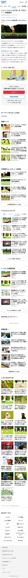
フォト (19, 6)
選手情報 (24, 6)
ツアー (5, 6)
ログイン (22, 2)
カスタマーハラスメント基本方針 (9, 558)
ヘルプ (3, 568)
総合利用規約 (5, 547)
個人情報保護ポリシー (6, 561)
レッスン (14, 6)
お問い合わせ (5, 565)
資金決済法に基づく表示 (7, 554)
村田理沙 (4, 51)
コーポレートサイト (6, 572)
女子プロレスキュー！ (12, 17)
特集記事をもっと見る (14, 371)
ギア (9, 6)
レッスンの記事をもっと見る (14, 310)
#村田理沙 (4, 116)
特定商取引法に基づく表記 (7, 551)
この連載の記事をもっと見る (14, 204)
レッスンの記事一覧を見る (14, 258)
